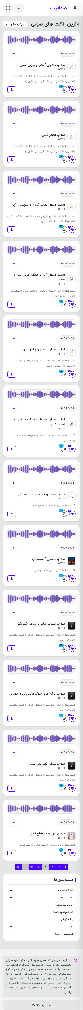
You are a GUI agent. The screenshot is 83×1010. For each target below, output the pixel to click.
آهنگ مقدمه (65, 890)
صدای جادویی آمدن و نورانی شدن (42, 65)
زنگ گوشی (66, 919)
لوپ (70, 927)
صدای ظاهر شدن (53, 135)
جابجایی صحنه (64, 905)
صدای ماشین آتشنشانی (48, 559)
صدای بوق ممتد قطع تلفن (47, 833)
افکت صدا (67, 898)
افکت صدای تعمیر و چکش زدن (43, 349)
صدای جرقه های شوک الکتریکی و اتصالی (37, 694)
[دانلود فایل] (11, 89)
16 (18, 867)
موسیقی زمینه (64, 934)
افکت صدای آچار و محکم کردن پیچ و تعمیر (39, 277)
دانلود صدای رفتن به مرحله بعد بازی (41, 494)
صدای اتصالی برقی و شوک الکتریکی (41, 624)
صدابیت (58, 8)
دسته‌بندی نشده (63, 912)
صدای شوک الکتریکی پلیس (46, 764)
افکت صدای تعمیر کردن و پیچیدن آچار (38, 205)
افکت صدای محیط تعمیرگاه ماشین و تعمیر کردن (39, 422)
